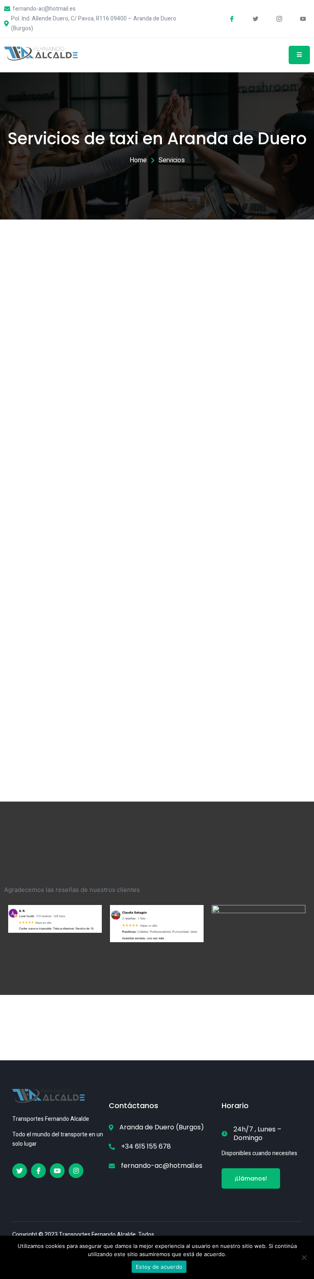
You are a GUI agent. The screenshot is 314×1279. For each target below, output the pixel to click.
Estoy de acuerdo (159, 1266)
